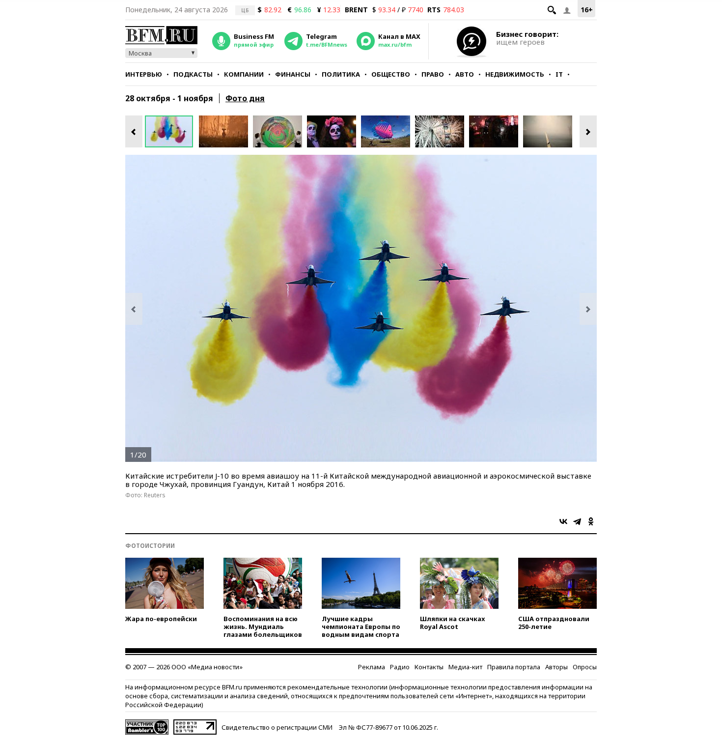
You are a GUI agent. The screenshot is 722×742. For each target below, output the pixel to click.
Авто (464, 74)
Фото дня (245, 98)
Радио (400, 666)
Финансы (292, 74)
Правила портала (513, 666)
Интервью (143, 74)
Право (432, 74)
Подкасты (193, 74)
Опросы (585, 666)
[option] (172, 131)
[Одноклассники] (591, 521)
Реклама (371, 666)
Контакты (429, 666)
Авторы (556, 666)
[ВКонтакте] (563, 521)
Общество (390, 74)
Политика (341, 74)
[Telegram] (577, 521)
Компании (244, 74)
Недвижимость (514, 74)
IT (559, 74)
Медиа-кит (465, 666)
